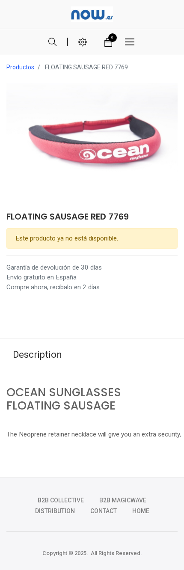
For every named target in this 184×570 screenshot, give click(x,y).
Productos (20, 67)
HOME (140, 511)
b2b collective (61, 500)
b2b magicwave (122, 500)
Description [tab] (37, 354)
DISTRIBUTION (55, 511)
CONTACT (103, 511)
